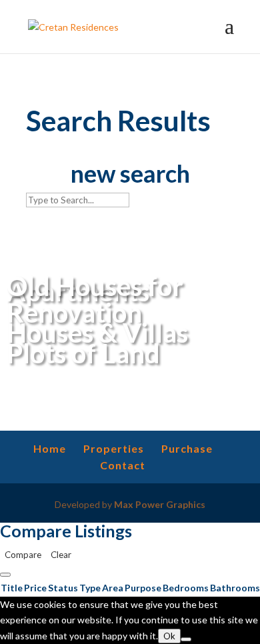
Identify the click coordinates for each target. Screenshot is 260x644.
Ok (169, 636)
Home (49, 448)
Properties (113, 448)
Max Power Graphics (159, 504)
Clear (61, 554)
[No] (186, 639)
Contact (122, 465)
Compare (23, 554)
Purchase (187, 448)
